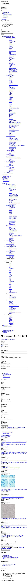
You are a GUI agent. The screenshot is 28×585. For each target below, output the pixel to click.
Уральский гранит (13, 71)
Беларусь (8, 172)
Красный (11, 303)
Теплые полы (6, 181)
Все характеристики (5, 366)
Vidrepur (11, 134)
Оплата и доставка (7, 14)
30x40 (10, 278)
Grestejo (10, 159)
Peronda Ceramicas (13, 216)
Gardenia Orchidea (13, 230)
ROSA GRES (12, 127)
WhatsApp (5, 15)
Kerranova (11, 55)
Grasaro (10, 49)
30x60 (10, 279)
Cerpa (10, 86)
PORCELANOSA (13, 126)
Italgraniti (11, 231)
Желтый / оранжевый (14, 306)
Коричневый (12, 309)
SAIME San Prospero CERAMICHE (17, 145)
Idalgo (10, 52)
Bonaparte (11, 44)
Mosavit (10, 115)
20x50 (10, 273)
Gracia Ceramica (12, 189)
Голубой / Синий (13, 304)
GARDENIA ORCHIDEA (15, 140)
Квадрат (11, 295)
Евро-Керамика (12, 68)
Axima (10, 42)
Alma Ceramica (12, 38)
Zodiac (10, 171)
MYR (10, 116)
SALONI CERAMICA (14, 130)
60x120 (10, 289)
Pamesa (10, 121)
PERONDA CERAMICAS (15, 122)
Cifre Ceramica (12, 87)
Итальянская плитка (10, 136)
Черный (10, 313)
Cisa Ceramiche (12, 229)
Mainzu (10, 110)
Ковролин (5, 178)
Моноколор (11, 321)
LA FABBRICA (12, 143)
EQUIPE (11, 97)
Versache (11, 239)
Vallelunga (11, 238)
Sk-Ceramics (11, 168)
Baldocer (11, 83)
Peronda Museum (12, 218)
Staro (10, 164)
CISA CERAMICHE (13, 139)
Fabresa (10, 99)
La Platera (11, 109)
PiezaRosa (11, 63)
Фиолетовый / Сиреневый (15, 312)
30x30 (10, 276)
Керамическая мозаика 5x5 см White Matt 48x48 (11, 498)
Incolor (10, 74)
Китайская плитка (10, 255)
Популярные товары (8, 432)
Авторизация (6, 4)
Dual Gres (11, 91)
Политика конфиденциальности (10, 557)
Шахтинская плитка (13, 72)
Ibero (10, 105)
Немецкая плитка (10, 154)
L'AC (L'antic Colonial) (14, 108)
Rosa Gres (11, 128)
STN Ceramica (12, 131)
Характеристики (7, 374)
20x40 (10, 272)
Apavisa (10, 77)
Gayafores (11, 100)
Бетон (10, 318)
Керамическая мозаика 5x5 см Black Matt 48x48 (11, 536)
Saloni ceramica (12, 221)
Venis (10, 223)
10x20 (10, 264)
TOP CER (11, 160)
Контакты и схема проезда (9, 564)
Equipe (10, 210)
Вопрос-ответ (6, 377)
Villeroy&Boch (12, 155)
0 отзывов (3, 368)
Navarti (10, 117)
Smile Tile (11, 162)
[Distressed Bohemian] (6, 435)
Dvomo (10, 93)
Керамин (11, 173)
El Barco (11, 94)
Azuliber (10, 82)
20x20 (10, 269)
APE (10, 79)
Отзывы (5, 375)
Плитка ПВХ (6, 177)
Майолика (11, 323)
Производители (7, 565)
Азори (10, 197)
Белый (10, 302)
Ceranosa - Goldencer (13, 85)
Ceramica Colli (12, 228)
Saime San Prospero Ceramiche (15, 235)
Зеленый (11, 307)
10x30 (10, 266)
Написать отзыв (4, 426)
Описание (5, 373)
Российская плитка (10, 37)
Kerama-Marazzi (12, 185)
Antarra (10, 40)
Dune (10, 92)
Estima (10, 48)
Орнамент (11, 324)
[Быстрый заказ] (6, 356)
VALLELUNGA (12, 148)
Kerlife (10, 106)
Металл (10, 320)
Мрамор (10, 317)
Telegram (5, 17)
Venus (10, 133)
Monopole (11, 114)
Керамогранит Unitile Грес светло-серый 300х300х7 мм (13, 453)
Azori (10, 43)
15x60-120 (11, 268)
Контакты (5, 13)
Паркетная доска (7, 176)
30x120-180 (11, 281)
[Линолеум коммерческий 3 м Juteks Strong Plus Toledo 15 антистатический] (14, 526)
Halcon (10, 104)
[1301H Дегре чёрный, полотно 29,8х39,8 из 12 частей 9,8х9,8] (14, 443)
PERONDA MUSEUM (14, 125)
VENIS (10, 132)
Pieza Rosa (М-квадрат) (14, 202)
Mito (10, 60)
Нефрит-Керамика (13, 70)
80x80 (10, 290)
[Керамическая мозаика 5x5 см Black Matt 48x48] (12, 535)
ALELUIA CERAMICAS (14, 158)
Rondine (10, 234)
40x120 (10, 284)
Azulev (10, 81)
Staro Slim (11, 165)
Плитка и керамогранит (8, 36)
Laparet (10, 57)
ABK (10, 137)
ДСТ (10, 66)
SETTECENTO (12, 147)
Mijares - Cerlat (12, 113)
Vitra (10, 153)
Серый (10, 310)
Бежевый (11, 301)
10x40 (10, 267)
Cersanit (10, 46)
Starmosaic (11, 170)
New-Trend (11, 62)
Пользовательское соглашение (10, 558)
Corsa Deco (11, 167)
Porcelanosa (11, 219)
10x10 (10, 263)
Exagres (10, 98)
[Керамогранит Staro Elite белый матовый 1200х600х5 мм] (14, 461)
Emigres (10, 96)
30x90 (10, 280)
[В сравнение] (9, 502)
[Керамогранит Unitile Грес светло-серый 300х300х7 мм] (14, 452)
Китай (7, 166)
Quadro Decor (12, 64)
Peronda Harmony (13, 217)
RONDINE (11, 144)
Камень (10, 319)
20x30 (10, 270)
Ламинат (5, 175)
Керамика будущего (13, 69)
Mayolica (11, 111)
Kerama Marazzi (12, 54)
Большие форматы (13, 292)
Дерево (10, 315)
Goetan (10, 102)
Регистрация (6, 3)
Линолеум (5, 179)
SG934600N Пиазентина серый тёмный (10, 468)
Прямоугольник (12, 296)
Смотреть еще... (12, 224)
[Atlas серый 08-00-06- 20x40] (8, 339)
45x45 (10, 285)
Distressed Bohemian (5, 436)
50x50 (10, 286)
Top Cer (10, 247)
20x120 (10, 275)
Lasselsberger (12, 58)
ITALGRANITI (12, 142)
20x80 (10, 274)
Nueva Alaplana (12, 120)
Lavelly (10, 59)
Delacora (11, 47)
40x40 (10, 283)
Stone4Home (11, 151)
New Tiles (11, 119)
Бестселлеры (6, 433)
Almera (10, 76)
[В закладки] (7, 502)
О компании (6, 12)
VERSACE (11, 149)
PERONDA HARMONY (14, 123)
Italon (10, 53)
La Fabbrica (11, 233)
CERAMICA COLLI (13, 138)
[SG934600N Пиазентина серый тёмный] (10, 467)
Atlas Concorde (12, 41)
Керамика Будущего (13, 195)
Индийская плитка (10, 161)
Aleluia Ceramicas (13, 248)
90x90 (10, 291)
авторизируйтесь (10, 427)
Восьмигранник (12, 298)
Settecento (11, 236)
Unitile (10, 65)
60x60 (10, 287)
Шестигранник (12, 297)
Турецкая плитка (10, 150)
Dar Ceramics (12, 88)
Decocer (10, 89)
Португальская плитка (11, 156)
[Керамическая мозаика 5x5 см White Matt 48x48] (12, 497)
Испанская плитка (10, 75)
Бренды (5, 183)
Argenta (10, 80)
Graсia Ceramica (12, 51)
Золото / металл (12, 308)
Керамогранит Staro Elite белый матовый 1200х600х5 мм (14, 462)
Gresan (10, 103)
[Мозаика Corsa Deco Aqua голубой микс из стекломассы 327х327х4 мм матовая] (8, 488)
